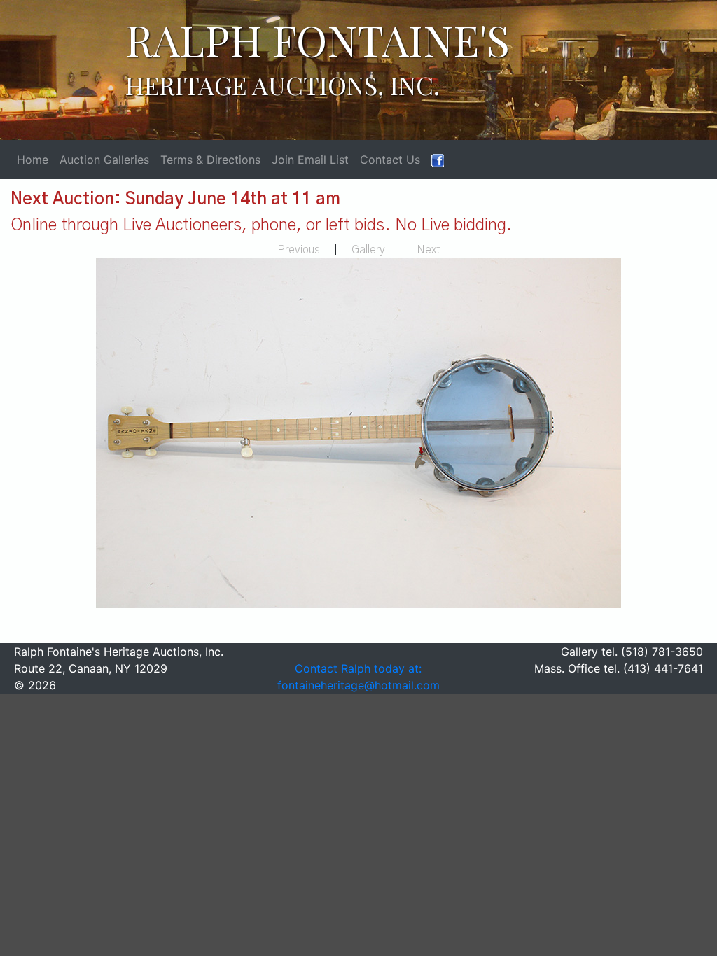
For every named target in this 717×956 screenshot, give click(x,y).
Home (32, 160)
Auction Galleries (104, 160)
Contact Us (390, 160)
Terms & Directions (210, 160)
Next (428, 249)
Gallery (368, 249)
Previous (298, 249)
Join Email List (310, 160)
